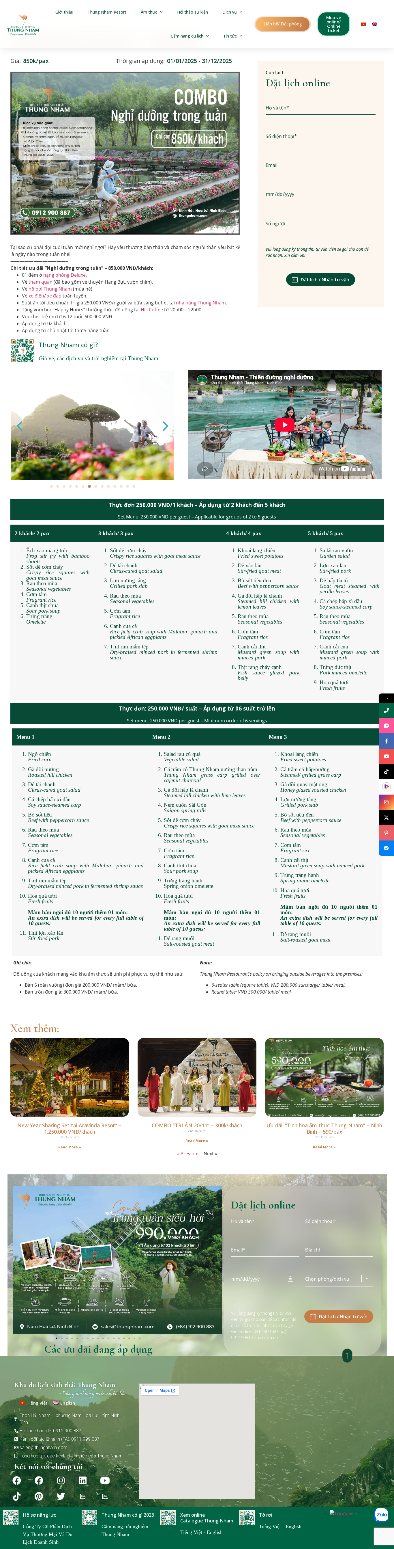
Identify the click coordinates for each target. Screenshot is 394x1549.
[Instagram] (61, 1480)
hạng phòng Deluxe (64, 275)
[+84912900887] (386, 725)
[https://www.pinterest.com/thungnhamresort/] (386, 832)
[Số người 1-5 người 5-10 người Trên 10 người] (320, 224)
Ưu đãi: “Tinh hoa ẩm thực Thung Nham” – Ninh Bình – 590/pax (324, 1128)
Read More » (69, 1147)
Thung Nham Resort (107, 12)
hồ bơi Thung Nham (50, 289)
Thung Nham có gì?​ (68, 344)
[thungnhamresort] (386, 848)
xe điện (36, 296)
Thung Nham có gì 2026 (128, 1515)
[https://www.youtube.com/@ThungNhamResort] (386, 756)
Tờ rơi (265, 1515)
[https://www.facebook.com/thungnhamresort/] (386, 741)
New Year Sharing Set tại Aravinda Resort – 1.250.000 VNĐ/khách (69, 1128)
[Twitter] (61, 1496)
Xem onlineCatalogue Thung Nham (206, 1518)
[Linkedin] (82, 1480)
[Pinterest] (39, 1496)
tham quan (40, 282)
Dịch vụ (229, 12)
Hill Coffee (152, 309)
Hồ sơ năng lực (39, 1515)
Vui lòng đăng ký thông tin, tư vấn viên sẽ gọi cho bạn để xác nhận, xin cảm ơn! (317, 252)
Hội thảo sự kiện (192, 12)
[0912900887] (386, 710)
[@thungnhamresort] (386, 771)
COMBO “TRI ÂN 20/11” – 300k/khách (197, 1125)
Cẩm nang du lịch (187, 36)
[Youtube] (105, 1480)
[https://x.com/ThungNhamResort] (386, 817)
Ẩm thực (149, 12)
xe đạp (54, 296)
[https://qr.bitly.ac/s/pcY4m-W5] (386, 787)
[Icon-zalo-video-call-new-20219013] (82, 1496)
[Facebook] (16, 1480)
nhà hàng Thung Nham (201, 303)
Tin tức (230, 36)
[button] (282, 24)
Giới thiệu (64, 12)
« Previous (188, 1153)
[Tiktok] (16, 1496)
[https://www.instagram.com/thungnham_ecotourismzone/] (386, 802)
